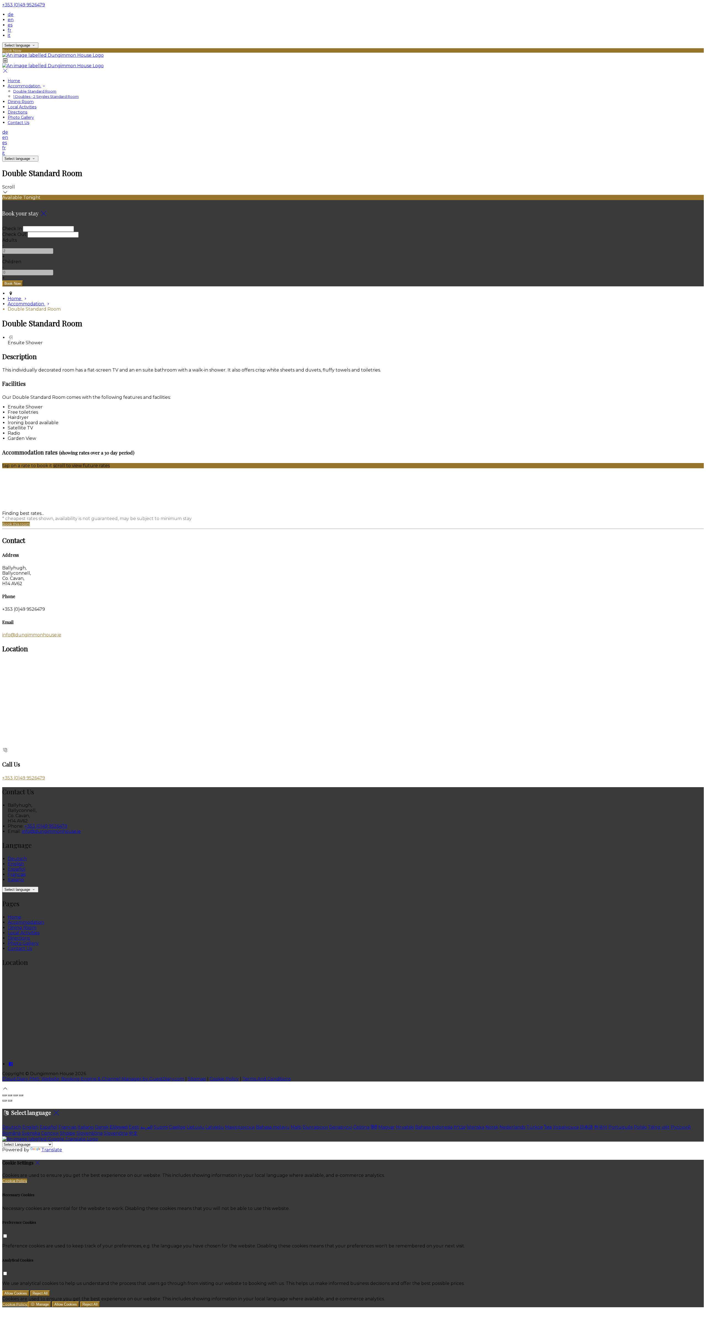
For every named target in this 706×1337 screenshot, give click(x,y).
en (11, 19)
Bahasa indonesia (434, 1127)
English (16, 864)
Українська (566, 1127)
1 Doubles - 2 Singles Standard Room (46, 96)
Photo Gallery (21, 117)
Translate (51, 1149)
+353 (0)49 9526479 (23, 4)
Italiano (16, 879)
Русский (681, 1127)
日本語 (586, 1127)
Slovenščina (89, 1133)
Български (315, 1127)
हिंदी (374, 1127)
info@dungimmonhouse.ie (31, 634)
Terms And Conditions (266, 1079)
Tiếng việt (659, 1127)
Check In (12, 228)
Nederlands (512, 1127)
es (10, 25)
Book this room (16, 524)
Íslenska (475, 1127)
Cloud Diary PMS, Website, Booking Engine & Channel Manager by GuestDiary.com (93, 1079)
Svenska (31, 1133)
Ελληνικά (119, 1127)
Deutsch (17, 858)
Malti (296, 1127)
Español (16, 869)
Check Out (14, 234)
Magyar (386, 1127)
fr (9, 30)
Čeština (361, 1127)
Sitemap (197, 1079)
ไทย (548, 1127)
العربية (146, 1127)
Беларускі (340, 1127)
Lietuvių (195, 1127)
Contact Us (18, 122)
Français (17, 874)
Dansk (102, 1127)
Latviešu (214, 1127)
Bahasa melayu (273, 1127)
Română (11, 1133)
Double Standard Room (34, 91)
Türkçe (534, 1127)
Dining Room (21, 101)
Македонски (240, 1127)
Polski (640, 1127)
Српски (50, 1133)
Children (11, 261)
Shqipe (67, 1133)
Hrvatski (405, 1127)
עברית (460, 1127)
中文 (133, 1133)
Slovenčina (116, 1133)
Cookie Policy (224, 1079)
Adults (9, 240)
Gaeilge (177, 1127)
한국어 (600, 1127)
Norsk (491, 1127)
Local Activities (22, 106)
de (11, 14)
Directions (17, 112)
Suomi (161, 1127)
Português (620, 1127)
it (9, 35)
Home (14, 80)
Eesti (134, 1127)
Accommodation (24, 86)
